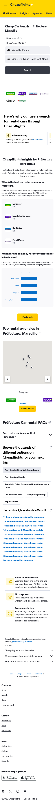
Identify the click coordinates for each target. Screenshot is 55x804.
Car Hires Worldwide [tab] (15, 477)
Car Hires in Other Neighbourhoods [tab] (22, 470)
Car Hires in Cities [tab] (13, 494)
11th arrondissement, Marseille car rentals (23, 517)
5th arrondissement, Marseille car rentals (23, 543)
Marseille (38, 674)
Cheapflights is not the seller (19, 650)
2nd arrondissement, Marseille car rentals (23, 534)
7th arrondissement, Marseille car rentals (23, 551)
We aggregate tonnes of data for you (23, 656)
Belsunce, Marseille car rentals (18, 560)
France (28, 674)
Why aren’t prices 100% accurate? (22, 661)
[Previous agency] (7, 379)
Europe (19, 674)
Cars (11, 674)
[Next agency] (47, 379)
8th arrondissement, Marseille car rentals (23, 556)
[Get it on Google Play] (10, 778)
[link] (27, 317)
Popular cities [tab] (11, 501)
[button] (5, 4)
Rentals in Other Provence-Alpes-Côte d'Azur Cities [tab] (27, 486)
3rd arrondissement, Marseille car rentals (23, 538)
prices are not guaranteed (22, 641)
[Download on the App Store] (28, 778)
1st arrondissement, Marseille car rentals (23, 530)
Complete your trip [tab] (36, 494)
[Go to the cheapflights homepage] (21, 4)
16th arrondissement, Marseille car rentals (23, 525)
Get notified (37, 139)
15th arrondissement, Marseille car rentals (23, 521)
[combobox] (14, 38)
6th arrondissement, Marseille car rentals (23, 547)
